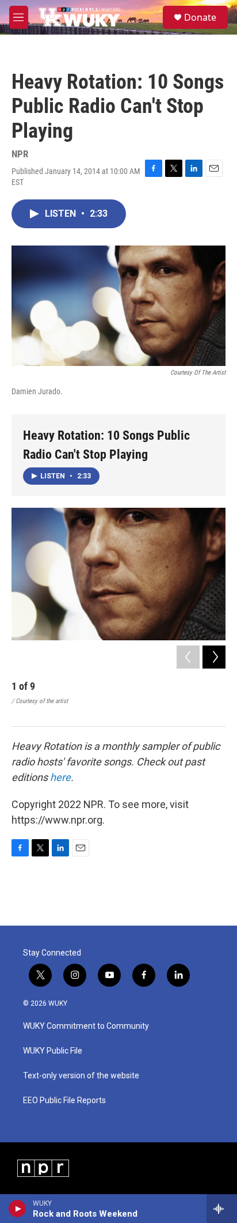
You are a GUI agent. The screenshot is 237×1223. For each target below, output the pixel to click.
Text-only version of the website (81, 1075)
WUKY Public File (52, 1051)
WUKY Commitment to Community (86, 1026)
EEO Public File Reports (64, 1100)
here (60, 777)
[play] (17, 1208)
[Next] (213, 657)
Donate (200, 17)
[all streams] (222, 1208)
